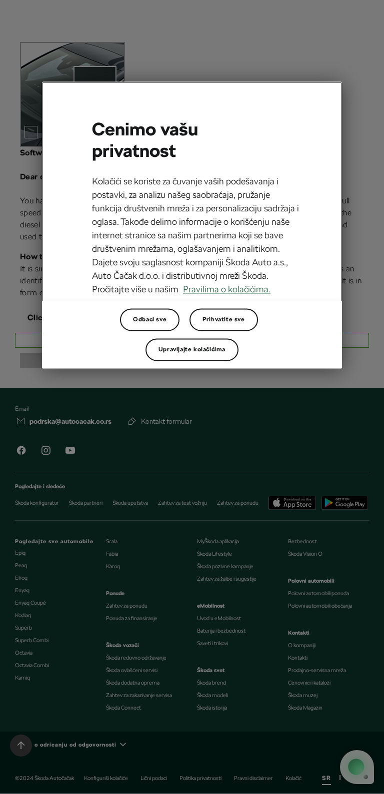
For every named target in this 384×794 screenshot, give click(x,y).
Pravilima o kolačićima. (226, 289)
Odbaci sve (149, 319)
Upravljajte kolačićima (192, 349)
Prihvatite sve (223, 319)
